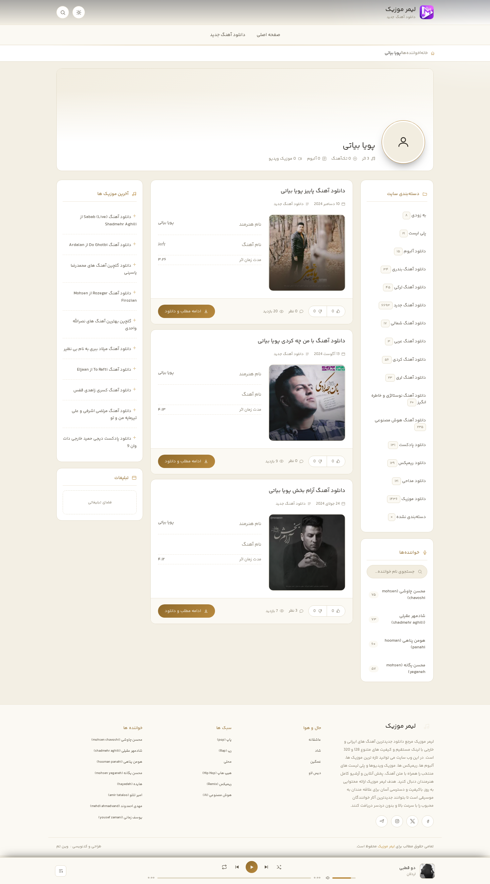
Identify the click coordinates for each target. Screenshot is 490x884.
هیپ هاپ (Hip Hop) (217, 773)
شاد (318, 751)
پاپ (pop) (224, 740)
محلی (228, 762)
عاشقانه (315, 740)
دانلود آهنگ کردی (409, 359)
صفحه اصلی (268, 34)
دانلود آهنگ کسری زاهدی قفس (102, 390)
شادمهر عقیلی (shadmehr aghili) (408, 619)
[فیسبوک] (428, 821)
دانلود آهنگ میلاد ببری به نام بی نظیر (97, 349)
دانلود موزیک (413, 499)
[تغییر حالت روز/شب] (78, 12)
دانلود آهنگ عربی (410, 341)
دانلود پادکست (412, 445)
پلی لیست (417, 233)
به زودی (418, 215)
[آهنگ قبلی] (237, 867)
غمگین (315, 762)
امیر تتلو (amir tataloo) (125, 795)
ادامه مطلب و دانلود (183, 311)
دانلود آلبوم (415, 251)
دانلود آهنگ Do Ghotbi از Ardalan (100, 245)
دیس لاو (315, 773)
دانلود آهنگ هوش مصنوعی (400, 420)
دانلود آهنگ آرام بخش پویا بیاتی (307, 490)
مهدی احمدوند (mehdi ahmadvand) (116, 806)
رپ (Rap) (225, 751)
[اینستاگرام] (397, 821)
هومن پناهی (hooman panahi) (119, 762)
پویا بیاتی (166, 223)
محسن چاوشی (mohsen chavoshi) (116, 740)
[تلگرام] (382, 821)
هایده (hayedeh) (129, 784)
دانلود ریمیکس (412, 463)
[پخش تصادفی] (279, 867)
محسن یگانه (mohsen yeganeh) (118, 773)
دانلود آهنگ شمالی (408, 323)
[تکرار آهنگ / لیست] (224, 867)
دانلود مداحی (414, 481)
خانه (424, 53)
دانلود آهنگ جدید (227, 34)
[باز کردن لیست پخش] (60, 871)
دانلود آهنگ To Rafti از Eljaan (104, 369)
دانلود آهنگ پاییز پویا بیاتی (313, 191)
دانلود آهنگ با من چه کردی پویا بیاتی (301, 341)
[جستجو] (62, 12)
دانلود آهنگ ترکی (410, 287)
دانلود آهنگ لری (411, 377)
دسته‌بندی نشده (411, 517)
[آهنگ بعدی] (266, 867)
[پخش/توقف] (252, 867)
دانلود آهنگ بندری (409, 269)
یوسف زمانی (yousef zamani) (120, 817)
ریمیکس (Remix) (219, 784)
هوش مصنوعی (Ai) (217, 795)
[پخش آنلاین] (280, 228)
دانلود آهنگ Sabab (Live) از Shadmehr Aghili (108, 221)
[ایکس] (412, 821)
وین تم (62, 846)
